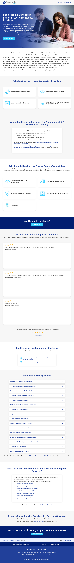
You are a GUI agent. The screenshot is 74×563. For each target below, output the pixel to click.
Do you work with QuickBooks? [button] (18, 446)
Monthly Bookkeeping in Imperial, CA (26, 490)
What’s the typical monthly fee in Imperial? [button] (21, 423)
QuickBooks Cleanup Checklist (24, 498)
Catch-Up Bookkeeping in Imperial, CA (26, 483)
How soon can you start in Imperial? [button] (19, 428)
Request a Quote (9, 38)
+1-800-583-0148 (30, 554)
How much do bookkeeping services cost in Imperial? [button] (24, 442)
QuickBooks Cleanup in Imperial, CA (25, 486)
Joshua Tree (68, 540)
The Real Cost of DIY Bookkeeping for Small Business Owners (38, 362)
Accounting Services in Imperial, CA (25, 493)
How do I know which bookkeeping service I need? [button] (23, 386)
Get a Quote (44, 544)
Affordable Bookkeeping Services (48, 504)
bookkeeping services (38, 521)
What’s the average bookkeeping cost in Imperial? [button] (23, 404)
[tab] (37, 381)
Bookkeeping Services (8, 540)
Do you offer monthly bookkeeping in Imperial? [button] (22, 395)
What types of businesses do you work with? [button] (21, 381)
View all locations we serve (51, 519)
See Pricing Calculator (54, 544)
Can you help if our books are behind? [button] (20, 451)
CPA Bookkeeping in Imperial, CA (25, 495)
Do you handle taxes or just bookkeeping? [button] (21, 391)
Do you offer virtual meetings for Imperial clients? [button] (23, 437)
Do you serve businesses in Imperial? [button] (19, 418)
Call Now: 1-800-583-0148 (64, 2)
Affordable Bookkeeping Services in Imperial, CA (28, 488)
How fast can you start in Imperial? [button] (19, 400)
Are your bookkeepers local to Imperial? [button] (20, 414)
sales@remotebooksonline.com (45, 554)
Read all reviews (38, 335)
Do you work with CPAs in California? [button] (19, 409)
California (17, 540)
